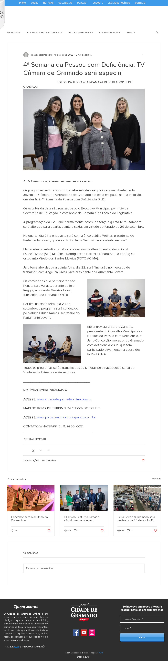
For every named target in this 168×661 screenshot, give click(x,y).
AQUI (101, 653)
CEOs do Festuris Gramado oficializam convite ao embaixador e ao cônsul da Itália (81, 518)
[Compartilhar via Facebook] (24, 450)
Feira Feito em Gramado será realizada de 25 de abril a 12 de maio (136, 518)
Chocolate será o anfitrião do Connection (29, 518)
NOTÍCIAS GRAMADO (81, 32)
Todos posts (14, 32)
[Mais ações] (143, 55)
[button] (65, 3)
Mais (129, 32)
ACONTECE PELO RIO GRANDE (44, 32)
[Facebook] (76, 632)
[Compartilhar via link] (49, 450)
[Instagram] (92, 632)
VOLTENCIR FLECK (109, 32)
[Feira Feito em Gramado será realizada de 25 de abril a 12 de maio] (137, 498)
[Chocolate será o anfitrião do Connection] (30, 498)
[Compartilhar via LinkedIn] (40, 450)
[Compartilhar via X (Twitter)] (32, 450)
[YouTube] (84, 632)
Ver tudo (156, 478)
